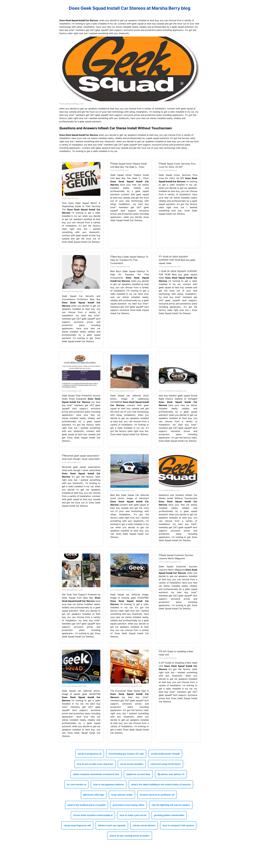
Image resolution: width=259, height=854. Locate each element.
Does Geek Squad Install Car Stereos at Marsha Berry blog (129, 8)
